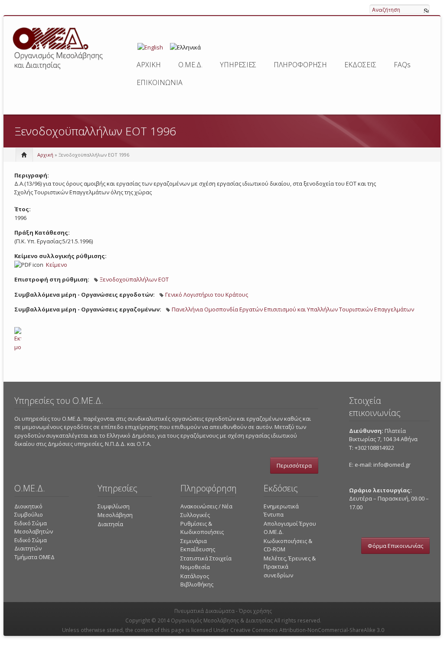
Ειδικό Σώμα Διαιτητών (30, 544)
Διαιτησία (110, 524)
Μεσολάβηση (115, 515)
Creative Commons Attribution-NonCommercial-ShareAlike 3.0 (307, 630)
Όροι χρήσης (255, 611)
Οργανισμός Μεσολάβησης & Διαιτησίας (222, 620)
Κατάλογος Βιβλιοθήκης (196, 580)
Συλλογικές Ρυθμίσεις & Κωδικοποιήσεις (202, 523)
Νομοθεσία (195, 567)
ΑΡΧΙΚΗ (149, 64)
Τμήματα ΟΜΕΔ (34, 557)
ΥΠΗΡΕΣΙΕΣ (238, 64)
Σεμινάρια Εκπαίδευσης (197, 545)
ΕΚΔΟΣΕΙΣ (360, 64)
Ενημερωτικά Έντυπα (281, 510)
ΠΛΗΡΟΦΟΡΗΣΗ (300, 64)
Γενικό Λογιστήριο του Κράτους (206, 294)
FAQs (402, 64)
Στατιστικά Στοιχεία (206, 558)
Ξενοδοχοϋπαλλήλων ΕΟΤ (134, 279)
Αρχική (45, 154)
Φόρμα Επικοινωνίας (395, 546)
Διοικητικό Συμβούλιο (28, 510)
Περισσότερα (294, 465)
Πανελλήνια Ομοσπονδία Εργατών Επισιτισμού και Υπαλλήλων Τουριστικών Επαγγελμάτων (293, 309)
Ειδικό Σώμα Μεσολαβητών (33, 527)
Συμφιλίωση (114, 506)
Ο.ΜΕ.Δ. (190, 64)
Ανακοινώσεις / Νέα (206, 506)
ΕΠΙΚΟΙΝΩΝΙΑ (160, 82)
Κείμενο (56, 264)
